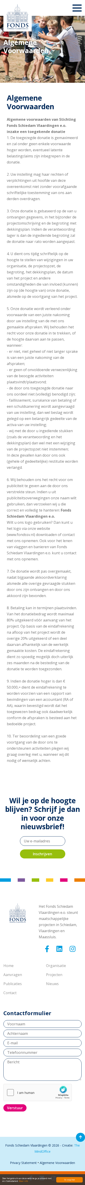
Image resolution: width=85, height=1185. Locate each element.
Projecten (54, 974)
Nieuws (52, 983)
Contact (10, 992)
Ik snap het (69, 1179)
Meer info (23, 1181)
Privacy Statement (23, 1163)
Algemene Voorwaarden (57, 1163)
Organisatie (56, 965)
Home (8, 965)
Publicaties (12, 983)
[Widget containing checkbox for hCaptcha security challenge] (37, 1092)
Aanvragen (12, 974)
